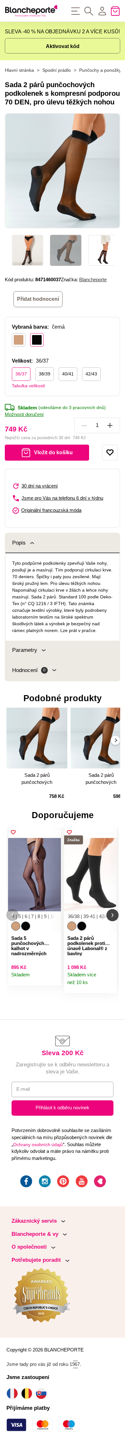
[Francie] (13, 1393)
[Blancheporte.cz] (31, 11)
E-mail (23, 1089)
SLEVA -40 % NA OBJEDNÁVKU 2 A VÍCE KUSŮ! (62, 31)
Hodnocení (29, 670)
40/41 (68, 373)
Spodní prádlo (56, 70)
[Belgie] (28, 1393)
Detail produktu (53, 977)
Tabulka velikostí (28, 385)
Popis (19, 543)
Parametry (24, 650)
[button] (12, 915)
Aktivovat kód (62, 46)
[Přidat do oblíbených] (110, 453)
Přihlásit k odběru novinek (62, 1107)
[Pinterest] (62, 1182)
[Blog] (99, 1182)
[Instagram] (44, 1182)
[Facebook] (26, 1182)
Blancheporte (93, 279)
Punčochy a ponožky (100, 70)
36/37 (21, 373)
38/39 (44, 373)
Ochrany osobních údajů (38, 1144)
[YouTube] (81, 1182)
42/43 (91, 373)
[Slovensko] (43, 1393)
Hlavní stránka (19, 70)
